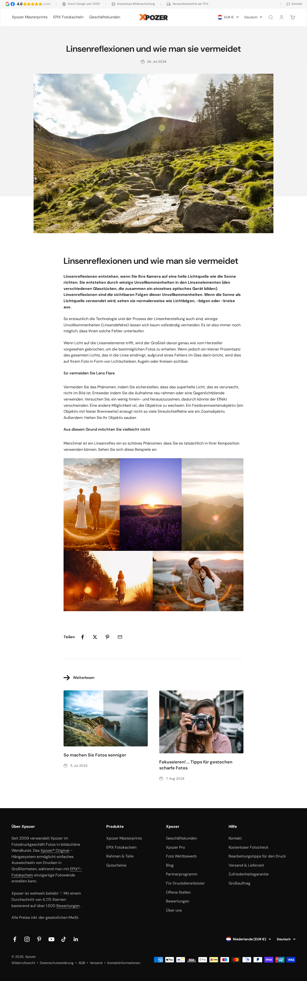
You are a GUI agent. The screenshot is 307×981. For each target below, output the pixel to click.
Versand (96, 963)
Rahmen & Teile (120, 856)
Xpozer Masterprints (29, 17)
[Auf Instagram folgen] (27, 939)
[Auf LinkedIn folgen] (76, 939)
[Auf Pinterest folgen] (39, 939)
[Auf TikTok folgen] (63, 939)
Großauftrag (239, 883)
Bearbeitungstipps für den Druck (257, 856)
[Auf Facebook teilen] (82, 637)
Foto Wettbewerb (181, 856)
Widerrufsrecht (23, 963)
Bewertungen (68, 905)
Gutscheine (116, 865)
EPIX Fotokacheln (68, 17)
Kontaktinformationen (123, 963)
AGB (81, 963)
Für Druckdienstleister (185, 883)
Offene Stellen (178, 892)
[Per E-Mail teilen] (120, 637)
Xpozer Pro (175, 847)
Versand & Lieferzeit (246, 865)
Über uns (174, 910)
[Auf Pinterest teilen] (107, 637)
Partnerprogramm (181, 874)
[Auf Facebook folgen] (15, 939)
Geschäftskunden (104, 17)
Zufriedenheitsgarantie (249, 874)
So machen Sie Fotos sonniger (95, 755)
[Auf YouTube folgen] (51, 939)
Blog (170, 865)
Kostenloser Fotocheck (248, 847)
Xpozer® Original (55, 850)
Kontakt (235, 838)
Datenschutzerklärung (57, 963)
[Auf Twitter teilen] (95, 637)
